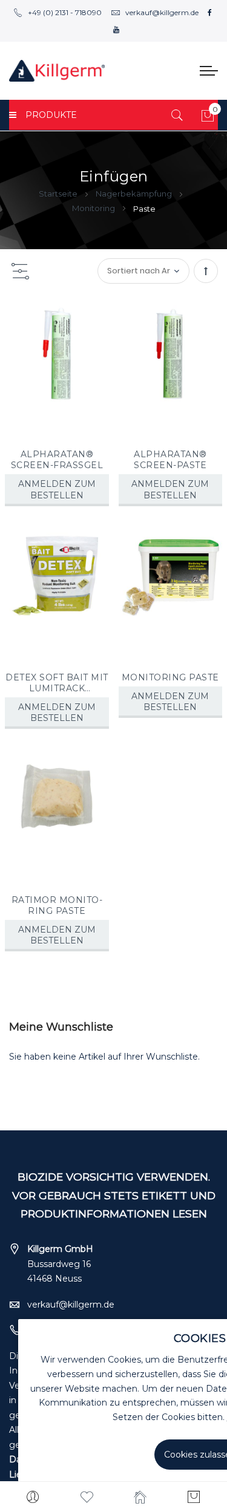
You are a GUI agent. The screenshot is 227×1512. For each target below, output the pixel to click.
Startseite (59, 193)
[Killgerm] (57, 71)
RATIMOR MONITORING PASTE (57, 905)
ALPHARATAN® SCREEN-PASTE (170, 460)
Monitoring (94, 208)
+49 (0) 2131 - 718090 (65, 12)
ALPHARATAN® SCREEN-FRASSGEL (57, 460)
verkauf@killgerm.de (162, 12)
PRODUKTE (51, 114)
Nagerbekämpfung (135, 193)
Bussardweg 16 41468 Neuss (60, 1263)
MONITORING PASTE (170, 677)
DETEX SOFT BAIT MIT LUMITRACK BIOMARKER (56, 683)
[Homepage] (141, 1497)
